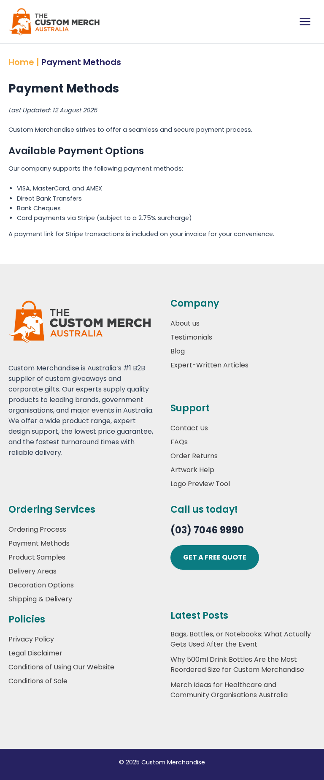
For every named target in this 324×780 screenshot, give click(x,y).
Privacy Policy (31, 639)
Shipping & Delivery (40, 599)
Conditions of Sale (38, 681)
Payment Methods (39, 543)
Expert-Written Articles (209, 365)
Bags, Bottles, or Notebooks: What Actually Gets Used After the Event (240, 639)
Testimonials (191, 337)
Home (21, 62)
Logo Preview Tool (200, 484)
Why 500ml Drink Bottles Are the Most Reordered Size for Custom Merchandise (237, 664)
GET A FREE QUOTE (214, 557)
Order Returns (194, 456)
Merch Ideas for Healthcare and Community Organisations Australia (229, 690)
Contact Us (189, 428)
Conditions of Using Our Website (61, 667)
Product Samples (36, 557)
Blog (177, 351)
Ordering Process (37, 529)
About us (185, 323)
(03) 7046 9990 (207, 530)
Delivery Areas (32, 571)
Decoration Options (41, 585)
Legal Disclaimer (35, 653)
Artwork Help (192, 470)
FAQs (179, 442)
